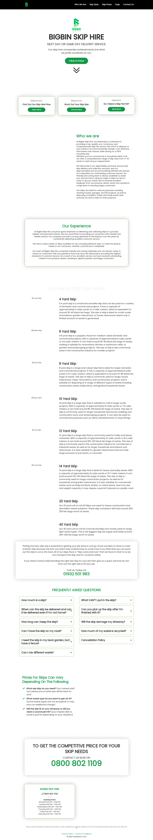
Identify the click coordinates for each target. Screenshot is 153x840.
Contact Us (128, 4)
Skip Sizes (94, 4)
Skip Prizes (107, 4)
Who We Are (80, 4)
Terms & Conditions (83, 834)
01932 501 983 (76, 574)
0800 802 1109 (76, 763)
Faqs (117, 4)
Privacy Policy (67, 834)
